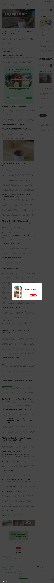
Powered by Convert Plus (4, 581)
